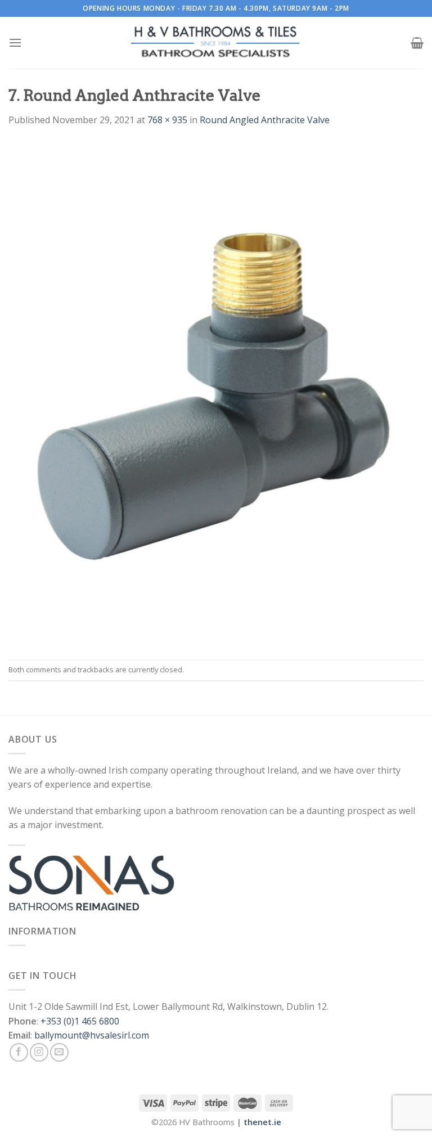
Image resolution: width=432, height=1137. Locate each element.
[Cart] (417, 42)
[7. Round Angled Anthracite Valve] (216, 393)
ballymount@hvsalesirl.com (91, 1035)
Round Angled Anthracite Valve (265, 120)
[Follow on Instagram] (39, 1052)
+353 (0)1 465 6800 (79, 1021)
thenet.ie (262, 1122)
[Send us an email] (59, 1052)
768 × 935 (167, 120)
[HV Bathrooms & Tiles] (216, 43)
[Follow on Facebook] (19, 1052)
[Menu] (15, 42)
